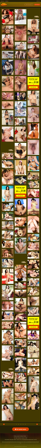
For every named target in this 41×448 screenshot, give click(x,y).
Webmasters (15, 439)
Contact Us (18, 439)
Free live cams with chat (29, 4)
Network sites (3, 1)
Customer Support (11, 439)
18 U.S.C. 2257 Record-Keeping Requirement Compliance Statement (26, 439)
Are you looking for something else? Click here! (20, 436)
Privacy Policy (35, 439)
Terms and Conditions (7, 439)
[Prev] (4, 424)
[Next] (37, 424)
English (7, 1)
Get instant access (37, 4)
